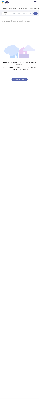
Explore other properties (19, 79)
